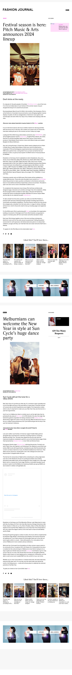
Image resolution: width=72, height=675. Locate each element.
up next (61, 24)
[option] (24, 64)
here (33, 229)
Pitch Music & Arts (32, 104)
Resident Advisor (18, 441)
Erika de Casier (21, 444)
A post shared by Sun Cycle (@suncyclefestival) (22, 517)
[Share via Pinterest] (8, 234)
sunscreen (29, 550)
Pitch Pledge (42, 179)
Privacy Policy (51, 288)
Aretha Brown (27, 195)
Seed (27, 211)
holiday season (38, 417)
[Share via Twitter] (5, 234)
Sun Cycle (19, 416)
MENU (67, 10)
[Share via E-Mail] (11, 234)
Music (4, 18)
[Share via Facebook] (3, 234)
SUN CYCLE (17, 391)
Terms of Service (59, 288)
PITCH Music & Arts (19, 92)
